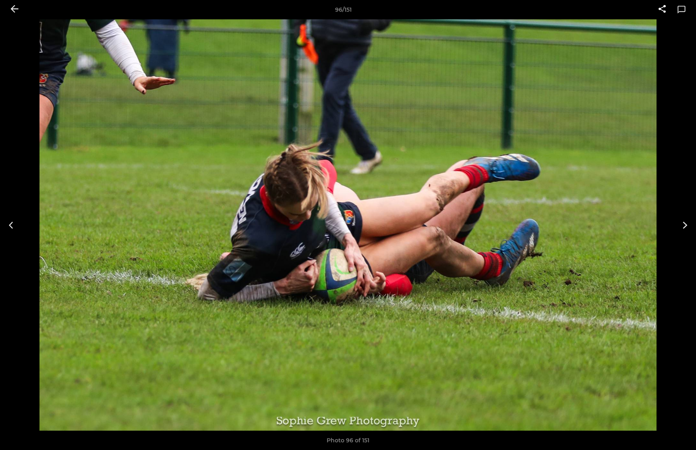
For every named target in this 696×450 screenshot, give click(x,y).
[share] (662, 9)
